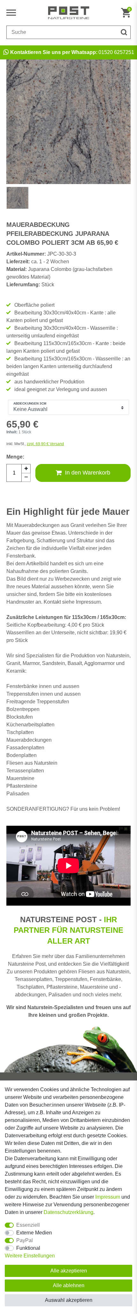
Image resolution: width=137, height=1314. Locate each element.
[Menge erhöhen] (26, 468)
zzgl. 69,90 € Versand (45, 444)
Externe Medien (34, 1232)
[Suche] (124, 32)
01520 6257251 (72, 52)
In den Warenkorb (87, 472)
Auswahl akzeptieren (68, 1300)
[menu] (12, 12)
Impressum (107, 1197)
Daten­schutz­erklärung (68, 1212)
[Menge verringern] (26, 477)
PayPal (24, 1240)
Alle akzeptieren (68, 1270)
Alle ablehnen (68, 1285)
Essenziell (28, 1225)
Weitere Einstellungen (30, 1255)
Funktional (28, 1248)
